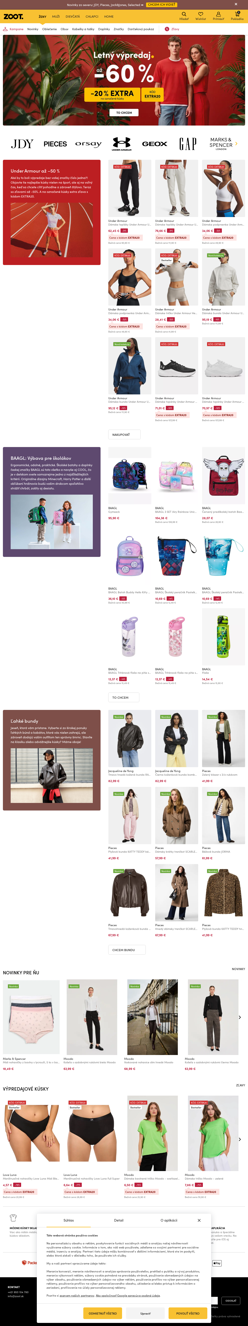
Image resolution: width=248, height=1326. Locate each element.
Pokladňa (237, 15)
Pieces (206, 771)
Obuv (64, 29)
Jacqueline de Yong (120, 771)
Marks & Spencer (14, 1059)
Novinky (32, 29)
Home (109, 16)
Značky (119, 29)
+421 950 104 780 (18, 1292)
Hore (238, 1302)
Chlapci (92, 16)
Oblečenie (49, 29)
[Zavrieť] (235, 4)
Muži (56, 16)
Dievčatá (73, 16)
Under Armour (117, 221)
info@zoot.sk (16, 1296)
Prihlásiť (218, 19)
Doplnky (104, 29)
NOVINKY (238, 969)
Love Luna (9, 1175)
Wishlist (200, 19)
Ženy (42, 16)
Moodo (68, 1059)
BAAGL (112, 508)
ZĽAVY (240, 1085)
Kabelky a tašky (83, 29)
